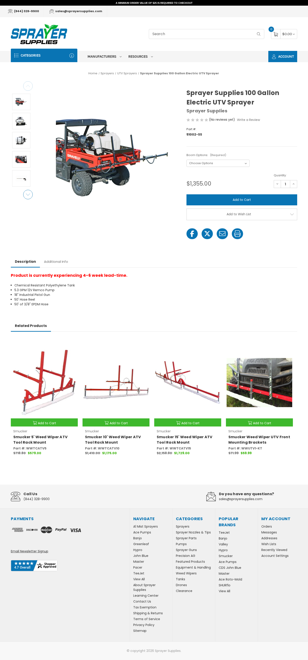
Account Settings (275, 555)
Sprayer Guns (186, 550)
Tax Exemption (144, 607)
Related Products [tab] (31, 325)
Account (285, 56)
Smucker (226, 556)
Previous (28, 86)
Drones (181, 585)
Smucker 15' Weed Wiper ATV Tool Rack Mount (185, 439)
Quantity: (280, 175)
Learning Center (146, 595)
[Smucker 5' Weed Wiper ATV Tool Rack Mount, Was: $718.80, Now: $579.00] (44, 382)
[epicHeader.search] (258, 34)
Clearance (184, 591)
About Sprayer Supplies (144, 587)
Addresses (269, 538)
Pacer (137, 567)
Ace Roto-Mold (230, 579)
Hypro (137, 550)
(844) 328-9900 (26, 11)
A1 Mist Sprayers (145, 526)
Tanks (180, 579)
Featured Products (190, 561)
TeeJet (138, 573)
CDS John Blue (230, 567)
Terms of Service (146, 619)
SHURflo (224, 585)
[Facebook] (192, 233)
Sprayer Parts (186, 538)
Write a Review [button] (248, 120)
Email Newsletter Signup (29, 551)
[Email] (222, 233)
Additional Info (56, 261)
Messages (269, 532)
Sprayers (182, 526)
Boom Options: (206, 155)
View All (139, 579)
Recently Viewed (274, 550)
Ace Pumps (142, 532)
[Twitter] (207, 233)
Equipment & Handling (193, 567)
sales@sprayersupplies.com (78, 11)
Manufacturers (102, 56)
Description (25, 261)
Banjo (137, 538)
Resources (138, 56)
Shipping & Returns (148, 613)
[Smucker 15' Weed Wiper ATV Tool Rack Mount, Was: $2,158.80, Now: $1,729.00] (188, 382)
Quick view (71, 343)
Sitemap (140, 630)
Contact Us (142, 601)
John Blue (140, 555)
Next (28, 194)
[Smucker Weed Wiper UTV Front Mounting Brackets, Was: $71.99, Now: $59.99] (259, 382)
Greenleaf (141, 544)
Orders (266, 526)
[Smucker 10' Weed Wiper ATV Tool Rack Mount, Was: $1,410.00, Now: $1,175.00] (116, 382)
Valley (223, 544)
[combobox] (206, 34)
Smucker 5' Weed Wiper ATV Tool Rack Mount (40, 439)
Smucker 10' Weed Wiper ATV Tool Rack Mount (113, 439)
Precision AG (185, 555)
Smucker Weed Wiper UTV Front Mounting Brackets (259, 439)
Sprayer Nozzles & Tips (193, 532)
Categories (30, 55)
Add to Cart (47, 423)
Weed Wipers (186, 573)
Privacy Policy (143, 625)
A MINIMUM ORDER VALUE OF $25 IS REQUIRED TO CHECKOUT (154, 3)
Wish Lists (268, 544)
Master (138, 561)
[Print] (237, 233)
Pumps (181, 544)
